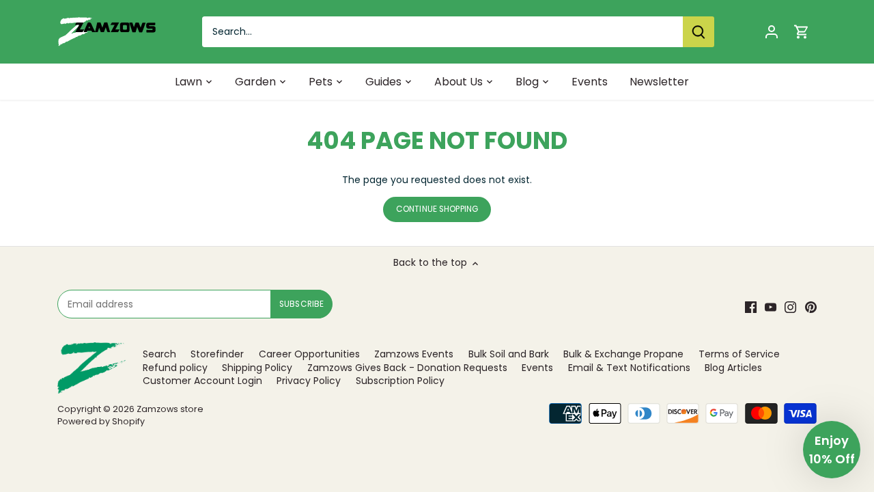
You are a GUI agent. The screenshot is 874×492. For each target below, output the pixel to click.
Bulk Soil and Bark (508, 354)
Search (159, 354)
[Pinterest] (811, 307)
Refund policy (175, 367)
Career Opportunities (309, 354)
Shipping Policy (257, 367)
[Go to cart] (801, 32)
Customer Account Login (202, 380)
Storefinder (217, 354)
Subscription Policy (400, 380)
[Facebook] (751, 307)
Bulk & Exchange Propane (623, 354)
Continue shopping (437, 209)
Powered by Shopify (101, 421)
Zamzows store (170, 409)
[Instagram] (790, 307)
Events (537, 367)
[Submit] (698, 31)
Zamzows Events (413, 354)
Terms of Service (739, 354)
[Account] (772, 32)
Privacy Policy (309, 380)
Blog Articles (733, 367)
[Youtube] (770, 307)
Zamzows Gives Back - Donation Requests (407, 367)
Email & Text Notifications (629, 367)
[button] (831, 449)
